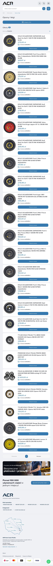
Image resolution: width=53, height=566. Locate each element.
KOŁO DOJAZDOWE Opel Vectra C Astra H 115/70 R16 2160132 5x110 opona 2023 (33, 89)
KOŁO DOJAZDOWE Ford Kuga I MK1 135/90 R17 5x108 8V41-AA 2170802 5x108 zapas (32, 196)
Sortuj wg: (5, 31)
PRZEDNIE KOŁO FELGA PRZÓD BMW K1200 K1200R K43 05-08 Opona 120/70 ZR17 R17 (32, 355)
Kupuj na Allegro (27, 556)
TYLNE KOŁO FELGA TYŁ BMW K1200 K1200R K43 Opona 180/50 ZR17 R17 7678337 (31, 337)
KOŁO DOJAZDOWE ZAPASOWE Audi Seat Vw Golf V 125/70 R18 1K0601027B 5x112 (31, 38)
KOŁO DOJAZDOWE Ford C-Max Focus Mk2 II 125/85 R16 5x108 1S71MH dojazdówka (32, 215)
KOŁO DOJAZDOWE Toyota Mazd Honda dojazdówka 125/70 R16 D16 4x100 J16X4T (33, 73)
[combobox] (28, 31)
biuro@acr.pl (21, 510)
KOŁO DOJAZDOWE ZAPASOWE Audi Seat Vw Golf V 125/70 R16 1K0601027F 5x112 (31, 106)
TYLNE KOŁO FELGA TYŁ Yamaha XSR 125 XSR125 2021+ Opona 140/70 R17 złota (33, 408)
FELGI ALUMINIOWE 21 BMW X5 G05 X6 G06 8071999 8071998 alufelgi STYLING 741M (32, 373)
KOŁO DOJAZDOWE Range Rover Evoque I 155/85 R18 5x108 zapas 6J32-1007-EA (33, 424)
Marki (4, 553)
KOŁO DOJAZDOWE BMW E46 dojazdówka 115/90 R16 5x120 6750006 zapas (31, 269)
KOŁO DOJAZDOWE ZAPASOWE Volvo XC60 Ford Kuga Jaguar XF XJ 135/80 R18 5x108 (33, 124)
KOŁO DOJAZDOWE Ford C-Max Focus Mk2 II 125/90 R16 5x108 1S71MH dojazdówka (32, 160)
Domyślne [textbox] (9, 31)
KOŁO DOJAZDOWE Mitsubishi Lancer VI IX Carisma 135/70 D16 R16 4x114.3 (32, 440)
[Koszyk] (44, 3)
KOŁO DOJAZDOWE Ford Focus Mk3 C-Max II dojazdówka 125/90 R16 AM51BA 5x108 (32, 251)
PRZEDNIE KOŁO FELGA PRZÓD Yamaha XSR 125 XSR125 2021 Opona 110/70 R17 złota (32, 391)
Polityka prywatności (8, 556)
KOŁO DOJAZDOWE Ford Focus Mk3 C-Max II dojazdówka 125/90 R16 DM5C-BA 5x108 (32, 56)
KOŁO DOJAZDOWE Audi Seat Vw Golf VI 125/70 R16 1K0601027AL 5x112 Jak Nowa (32, 320)
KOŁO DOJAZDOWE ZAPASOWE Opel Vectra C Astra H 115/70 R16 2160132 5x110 (33, 304)
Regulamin (18, 556)
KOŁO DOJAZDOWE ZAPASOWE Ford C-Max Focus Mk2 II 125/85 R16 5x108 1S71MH (32, 233)
